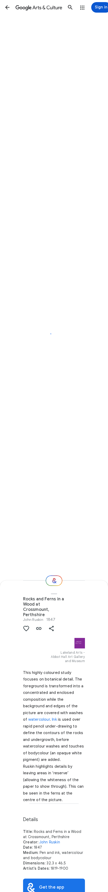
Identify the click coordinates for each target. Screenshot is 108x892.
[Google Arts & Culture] (39, 7)
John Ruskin (33, 619)
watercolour (39, 719)
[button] (7, 7)
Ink (54, 719)
